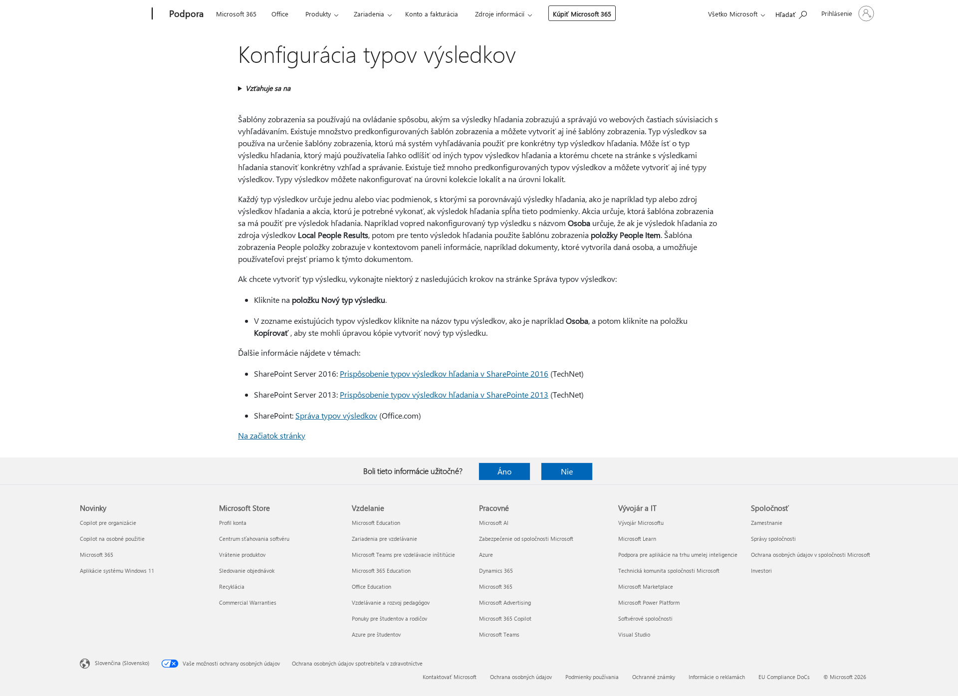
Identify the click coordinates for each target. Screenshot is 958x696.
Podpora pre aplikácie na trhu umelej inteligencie (677, 554)
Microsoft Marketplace (645, 586)
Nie (567, 471)
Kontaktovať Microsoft (450, 677)
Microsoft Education (376, 522)
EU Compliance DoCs (784, 677)
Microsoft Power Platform (649, 602)
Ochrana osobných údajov (521, 677)
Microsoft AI (493, 522)
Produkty (318, 13)
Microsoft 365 (236, 13)
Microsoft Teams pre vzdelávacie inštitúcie (403, 554)
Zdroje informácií (499, 13)
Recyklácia (231, 586)
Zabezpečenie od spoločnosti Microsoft (526, 538)
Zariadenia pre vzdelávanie (384, 538)
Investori (761, 570)
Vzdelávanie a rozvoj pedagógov (391, 602)
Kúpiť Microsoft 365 (582, 13)
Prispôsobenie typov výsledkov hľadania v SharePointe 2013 (444, 394)
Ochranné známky (653, 677)
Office (279, 13)
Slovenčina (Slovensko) (122, 663)
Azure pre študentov (376, 634)
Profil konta (232, 522)
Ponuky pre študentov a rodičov (389, 618)
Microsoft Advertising (505, 602)
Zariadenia (369, 13)
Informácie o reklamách (717, 677)
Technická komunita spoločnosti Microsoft (668, 570)
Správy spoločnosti (773, 538)
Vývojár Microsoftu (641, 522)
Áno (504, 471)
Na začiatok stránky (271, 435)
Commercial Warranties (247, 602)
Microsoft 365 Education (381, 570)
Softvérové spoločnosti (645, 618)
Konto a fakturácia (431, 13)
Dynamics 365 (496, 570)
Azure (486, 554)
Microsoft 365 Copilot (505, 618)
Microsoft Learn (637, 538)
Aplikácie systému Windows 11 (117, 570)
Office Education (371, 586)
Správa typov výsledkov (336, 415)
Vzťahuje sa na (267, 88)
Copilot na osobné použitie (112, 538)
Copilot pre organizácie (108, 522)
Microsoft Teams (499, 634)
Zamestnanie (766, 522)
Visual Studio (634, 634)
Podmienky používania (592, 677)
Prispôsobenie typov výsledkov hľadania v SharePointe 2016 (444, 373)
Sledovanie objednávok (246, 570)
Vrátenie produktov (242, 554)
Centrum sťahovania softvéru (254, 538)
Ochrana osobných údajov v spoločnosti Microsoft (810, 554)
